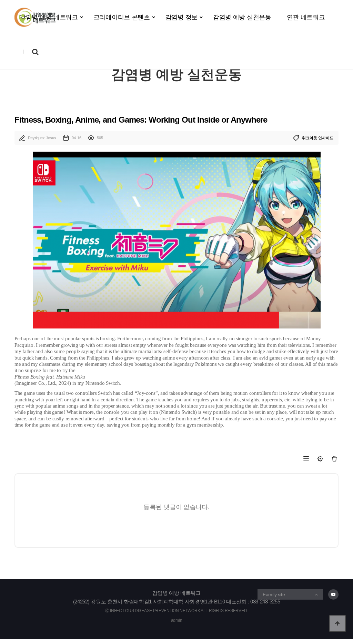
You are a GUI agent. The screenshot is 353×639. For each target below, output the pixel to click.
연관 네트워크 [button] (306, 17)
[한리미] (35, 17)
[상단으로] (337, 623)
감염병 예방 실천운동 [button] (242, 17)
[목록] (306, 458)
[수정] (320, 458)
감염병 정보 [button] (181, 17)
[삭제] (334, 458)
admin (176, 620)
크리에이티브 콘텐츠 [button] (121, 17)
